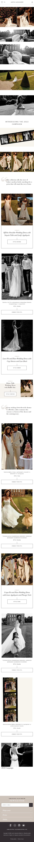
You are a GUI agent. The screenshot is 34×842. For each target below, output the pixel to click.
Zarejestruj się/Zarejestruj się (17, 829)
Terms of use (21, 839)
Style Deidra (17, 241)
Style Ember (17, 367)
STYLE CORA (17, 601)
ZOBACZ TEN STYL (17, 312)
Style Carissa (10, 394)
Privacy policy (13, 839)
